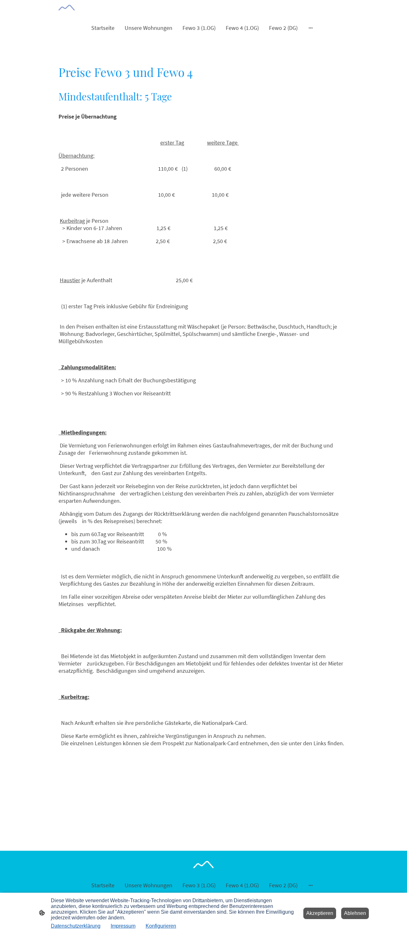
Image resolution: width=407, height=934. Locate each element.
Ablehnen (355, 913)
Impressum (123, 926)
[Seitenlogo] (67, 7)
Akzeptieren (319, 913)
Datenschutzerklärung (75, 926)
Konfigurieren (161, 926)
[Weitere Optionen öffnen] (310, 27)
